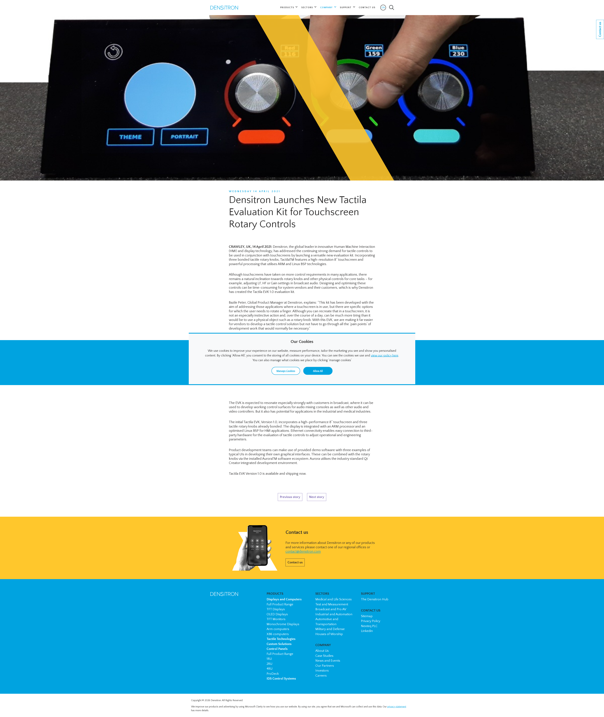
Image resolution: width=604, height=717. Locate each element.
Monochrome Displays (283, 624)
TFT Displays (276, 609)
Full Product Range (280, 604)
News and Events (327, 660)
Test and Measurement (331, 604)
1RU (269, 659)
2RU (269, 664)
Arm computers (278, 629)
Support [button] (346, 7)
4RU (269, 668)
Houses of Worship (329, 634)
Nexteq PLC (369, 626)
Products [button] (287, 7)
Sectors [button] (307, 7)
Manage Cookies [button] (286, 371)
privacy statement (396, 706)
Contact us (295, 562)
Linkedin (367, 631)
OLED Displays (277, 614)
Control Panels (277, 649)
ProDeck (273, 673)
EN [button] (384, 8)
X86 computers (278, 634)
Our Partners (324, 665)
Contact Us (367, 7)
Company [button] (326, 7)
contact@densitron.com (303, 551)
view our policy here (384, 355)
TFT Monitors (276, 619)
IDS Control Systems (281, 678)
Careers (321, 675)
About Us (322, 651)
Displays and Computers (284, 599)
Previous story (290, 497)
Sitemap (367, 616)
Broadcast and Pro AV (330, 609)
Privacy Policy (370, 621)
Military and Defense (330, 629)
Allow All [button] (318, 371)
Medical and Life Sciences (333, 599)
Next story (316, 497)
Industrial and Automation (333, 614)
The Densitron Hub (374, 599)
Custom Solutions (279, 644)
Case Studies (324, 656)
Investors (322, 670)
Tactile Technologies (281, 639)
